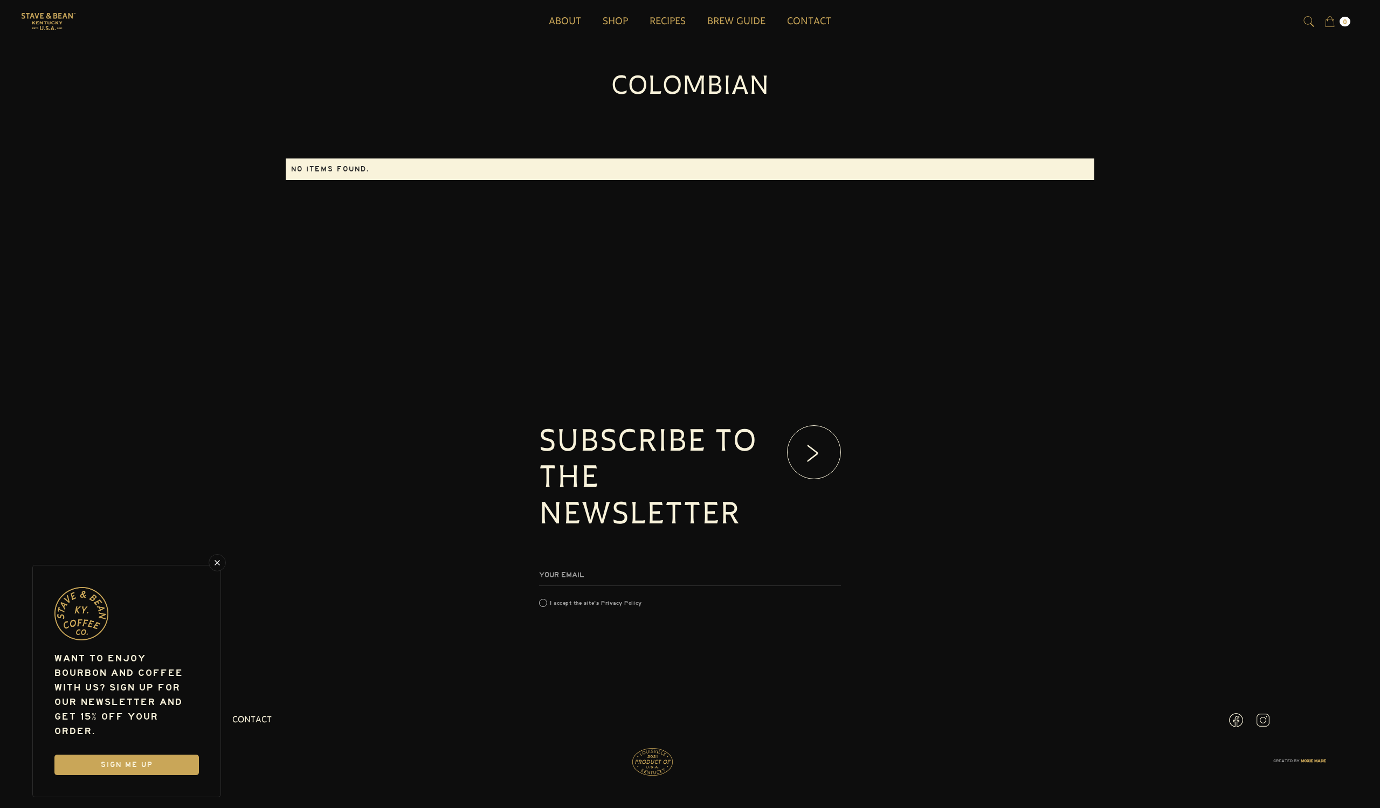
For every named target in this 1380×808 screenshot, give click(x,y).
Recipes (668, 21)
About (565, 21)
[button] (1337, 21)
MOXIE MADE (1313, 760)
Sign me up (127, 765)
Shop (615, 21)
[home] (48, 21)
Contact (809, 21)
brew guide (736, 21)
